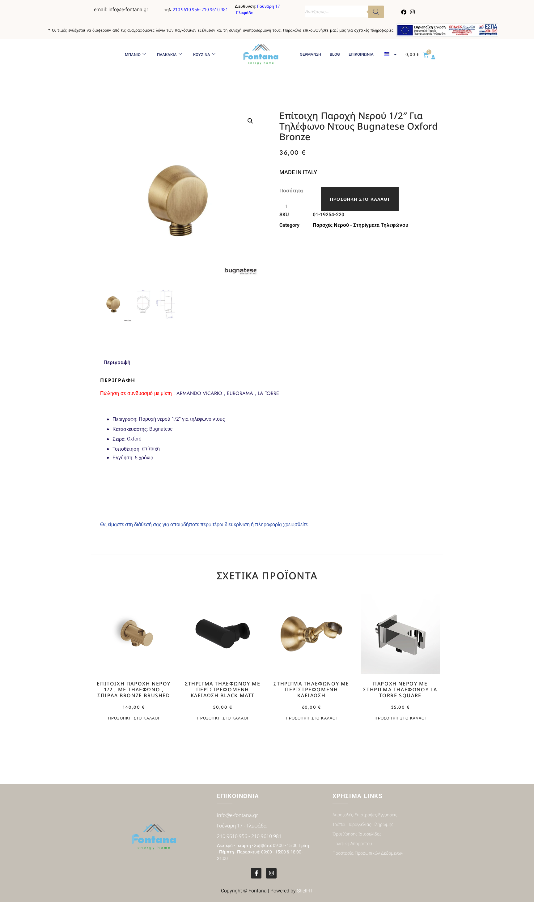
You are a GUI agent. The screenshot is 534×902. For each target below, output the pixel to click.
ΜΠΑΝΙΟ (133, 54)
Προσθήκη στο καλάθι (359, 199)
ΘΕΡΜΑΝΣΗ (310, 54)
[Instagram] (412, 11)
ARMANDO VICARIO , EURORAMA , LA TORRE (189, 393)
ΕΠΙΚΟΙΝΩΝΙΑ (361, 54)
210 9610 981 (214, 9)
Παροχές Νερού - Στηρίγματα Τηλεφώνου (360, 225)
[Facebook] (404, 11)
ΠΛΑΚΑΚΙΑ (167, 54)
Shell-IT (305, 891)
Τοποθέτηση (125, 449)
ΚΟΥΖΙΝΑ (201, 54)
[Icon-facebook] (256, 873)
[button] (250, 121)
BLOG (335, 54)
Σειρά (118, 439)
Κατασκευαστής (129, 429)
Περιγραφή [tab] (117, 362)
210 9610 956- (187, 9)
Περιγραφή (124, 419)
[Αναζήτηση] (376, 12)
